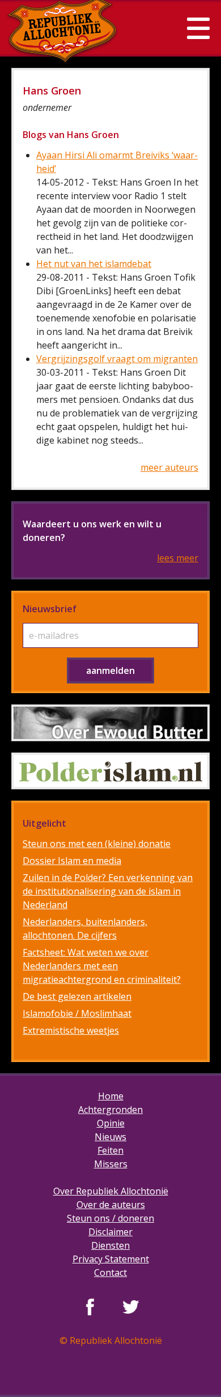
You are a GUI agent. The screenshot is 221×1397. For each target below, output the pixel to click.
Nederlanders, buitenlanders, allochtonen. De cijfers (85, 928)
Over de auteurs (110, 1204)
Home (111, 1096)
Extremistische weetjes (71, 1030)
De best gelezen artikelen (77, 996)
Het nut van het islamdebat (93, 263)
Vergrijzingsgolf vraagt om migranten (117, 359)
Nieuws (110, 1137)
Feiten (110, 1150)
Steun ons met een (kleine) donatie (97, 843)
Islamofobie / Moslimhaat (77, 1013)
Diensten (110, 1245)
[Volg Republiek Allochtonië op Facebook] (90, 1306)
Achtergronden (110, 1109)
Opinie (111, 1123)
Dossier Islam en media (72, 860)
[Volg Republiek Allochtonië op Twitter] (130, 1306)
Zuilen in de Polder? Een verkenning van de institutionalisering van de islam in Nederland (108, 891)
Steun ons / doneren (110, 1218)
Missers (111, 1164)
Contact (110, 1272)
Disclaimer (110, 1232)
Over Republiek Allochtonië (110, 1191)
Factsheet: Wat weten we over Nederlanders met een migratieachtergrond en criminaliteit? (102, 966)
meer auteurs (169, 467)
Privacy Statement (111, 1259)
